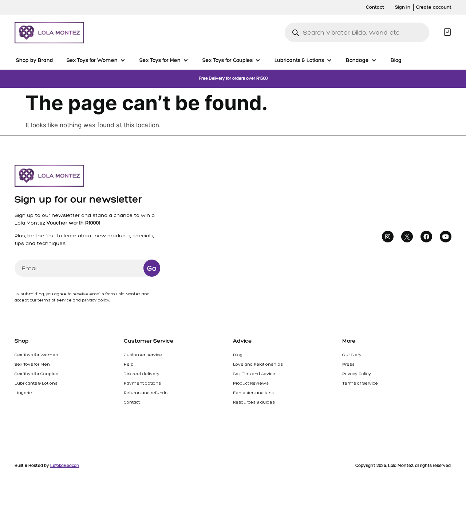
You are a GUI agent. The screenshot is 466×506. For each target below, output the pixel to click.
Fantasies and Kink (253, 392)
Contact (132, 402)
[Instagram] (388, 236)
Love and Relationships (258, 364)
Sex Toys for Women (36, 354)
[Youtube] (445, 236)
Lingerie (23, 392)
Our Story (352, 354)
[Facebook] (426, 236)
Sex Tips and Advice (254, 373)
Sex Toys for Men (32, 364)
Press (348, 364)
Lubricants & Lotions (36, 383)
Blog (237, 354)
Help (129, 364)
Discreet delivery (141, 373)
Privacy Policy (356, 373)
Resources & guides (254, 402)
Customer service (143, 354)
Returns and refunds (145, 392)
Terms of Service (360, 383)
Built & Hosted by (47, 465)
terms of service (54, 300)
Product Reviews (251, 383)
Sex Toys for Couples (36, 373)
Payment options (142, 383)
